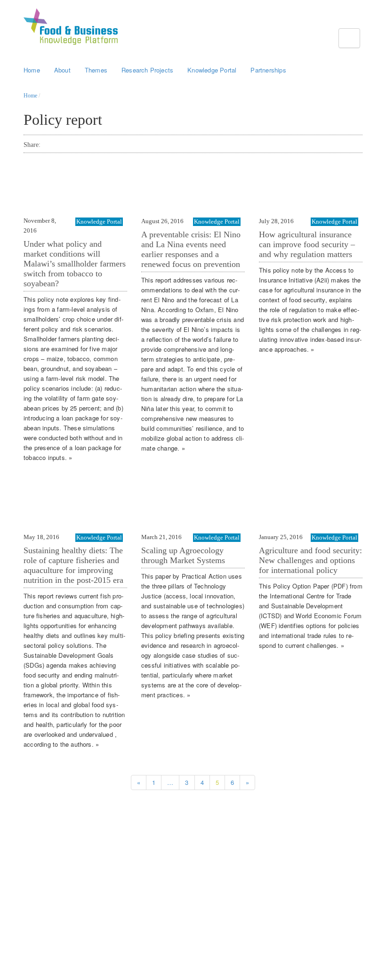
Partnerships (268, 69)
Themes (96, 69)
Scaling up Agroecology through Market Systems (183, 555)
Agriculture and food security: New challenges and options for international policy (310, 560)
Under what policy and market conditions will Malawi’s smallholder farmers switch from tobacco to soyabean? (75, 263)
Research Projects (147, 69)
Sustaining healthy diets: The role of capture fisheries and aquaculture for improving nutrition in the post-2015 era (73, 565)
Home (32, 69)
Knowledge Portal (211, 69)
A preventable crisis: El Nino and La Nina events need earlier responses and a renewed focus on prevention (191, 249)
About (62, 69)
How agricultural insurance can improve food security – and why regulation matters (307, 244)
